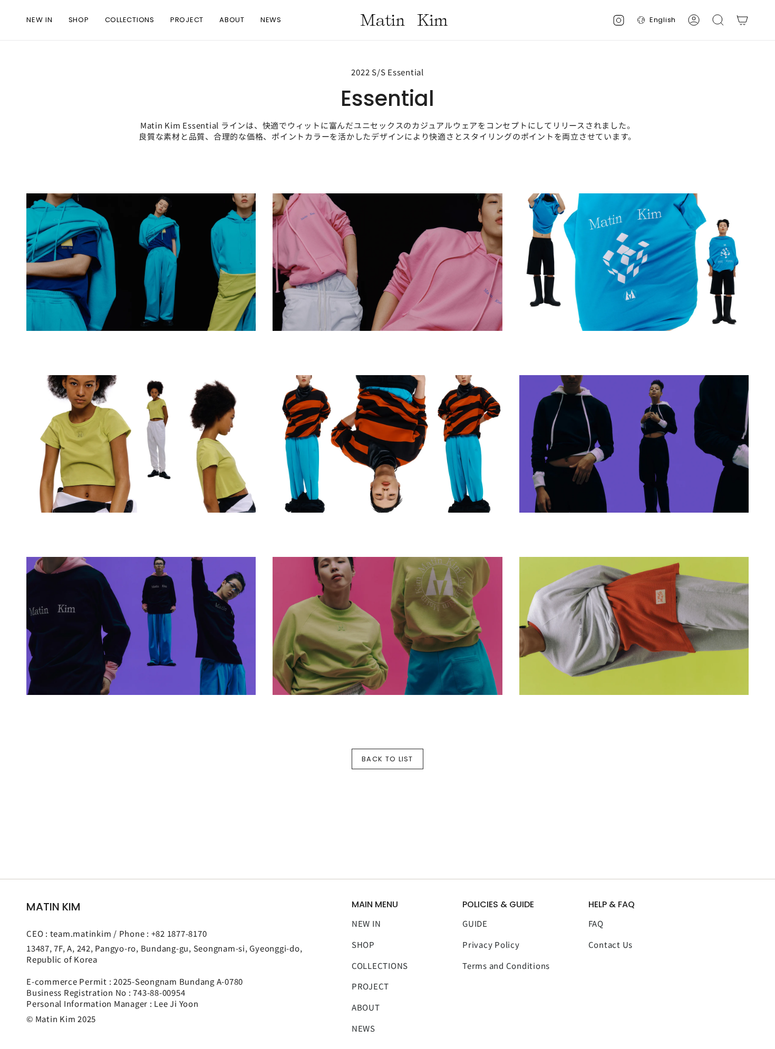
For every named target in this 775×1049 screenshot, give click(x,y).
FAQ (596, 923)
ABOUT (366, 1007)
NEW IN (366, 923)
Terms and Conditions (506, 965)
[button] (79, 20)
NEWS (363, 1028)
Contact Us (610, 944)
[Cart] (742, 20)
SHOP (363, 944)
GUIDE (475, 923)
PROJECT (370, 986)
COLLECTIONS (380, 965)
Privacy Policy (491, 944)
